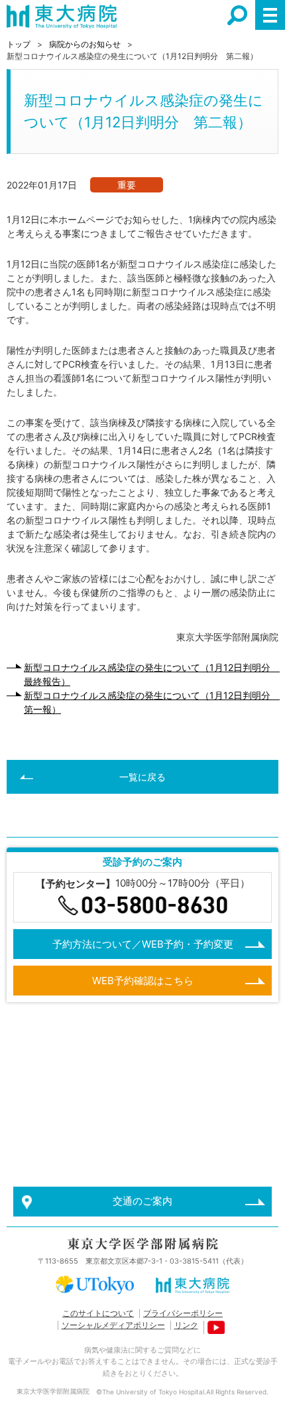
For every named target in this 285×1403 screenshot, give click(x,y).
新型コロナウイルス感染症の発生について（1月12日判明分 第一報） (151, 702)
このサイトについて (98, 1313)
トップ (18, 44)
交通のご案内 (142, 1201)
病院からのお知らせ (85, 44)
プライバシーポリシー (183, 1313)
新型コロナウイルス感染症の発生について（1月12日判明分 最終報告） (151, 674)
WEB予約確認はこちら (143, 980)
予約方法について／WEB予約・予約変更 (142, 944)
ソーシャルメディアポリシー (113, 1325)
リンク (186, 1325)
